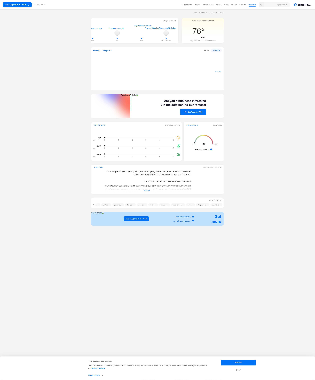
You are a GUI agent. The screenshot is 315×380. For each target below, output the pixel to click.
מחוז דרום (203, 12)
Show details (94, 375)
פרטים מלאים (193, 125)
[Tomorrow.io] (300, 5)
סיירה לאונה (213, 12)
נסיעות (197, 4)
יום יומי (234, 4)
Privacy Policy (98, 368)
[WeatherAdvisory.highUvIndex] (166, 33)
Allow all (238, 363)
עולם (222, 12)
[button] (274, 4)
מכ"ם (226, 4)
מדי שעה (242, 4)
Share (95, 50)
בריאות (219, 4)
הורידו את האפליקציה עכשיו (136, 219)
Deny (238, 370)
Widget (106, 50)
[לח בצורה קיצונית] (117, 33)
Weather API (208, 4)
